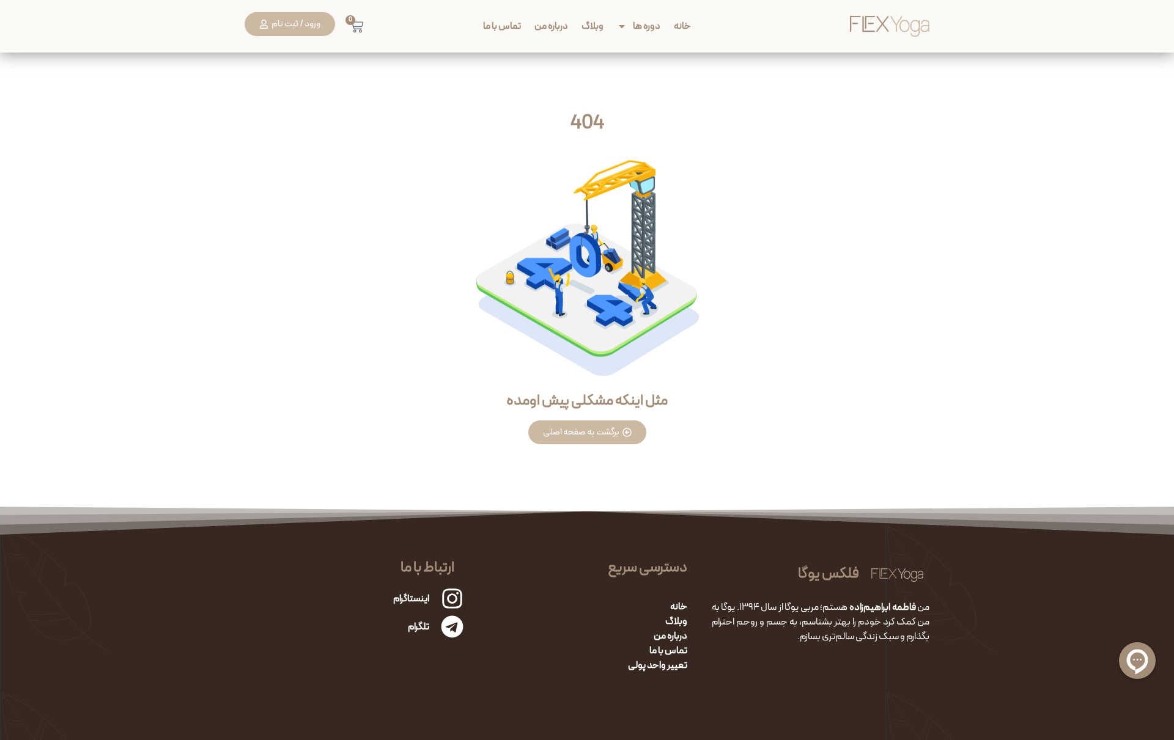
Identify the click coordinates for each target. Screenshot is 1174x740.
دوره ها (646, 26)
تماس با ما (502, 26)
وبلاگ (592, 26)
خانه (682, 26)
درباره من (551, 26)
